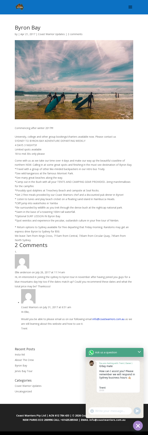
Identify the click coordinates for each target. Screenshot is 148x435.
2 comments (75, 34)
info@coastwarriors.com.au (108, 319)
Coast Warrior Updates (51, 34)
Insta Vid (20, 354)
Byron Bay (21, 365)
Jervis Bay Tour (23, 371)
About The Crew (24, 360)
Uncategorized (23, 391)
